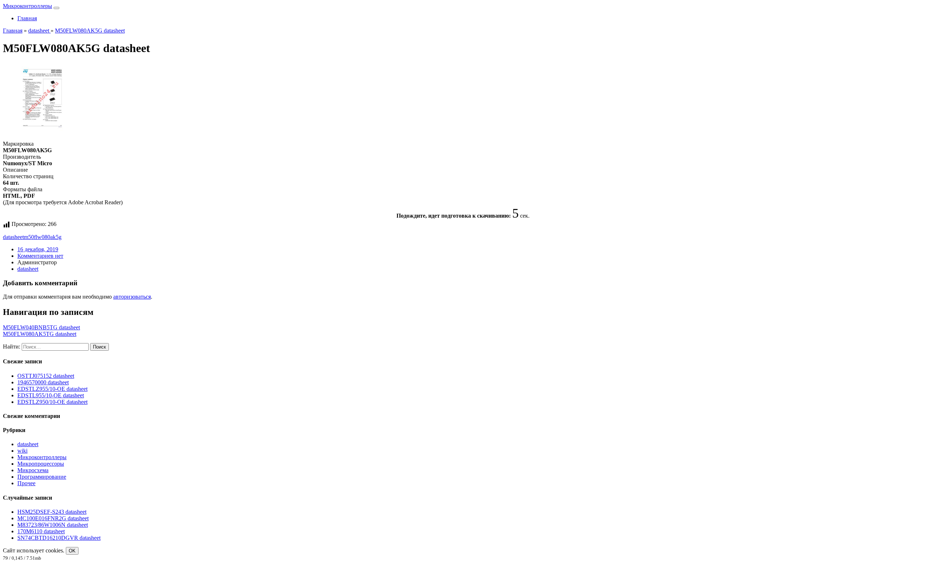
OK (72, 551)
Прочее (26, 483)
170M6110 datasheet (41, 531)
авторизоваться (132, 297)
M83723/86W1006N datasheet (52, 525)
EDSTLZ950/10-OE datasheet (52, 402)
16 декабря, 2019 (37, 249)
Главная (27, 18)
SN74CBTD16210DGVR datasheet (59, 538)
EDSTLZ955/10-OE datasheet (52, 389)
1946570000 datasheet (43, 382)
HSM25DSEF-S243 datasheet (51, 512)
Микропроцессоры (40, 464)
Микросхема (32, 470)
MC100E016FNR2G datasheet (53, 518)
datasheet (13, 237)
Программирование (41, 477)
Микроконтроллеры (27, 6)
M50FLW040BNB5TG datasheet (41, 327)
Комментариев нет (40, 256)
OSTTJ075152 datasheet (45, 376)
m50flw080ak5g (42, 237)
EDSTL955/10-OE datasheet (50, 395)
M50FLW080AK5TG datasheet (39, 334)
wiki (22, 451)
